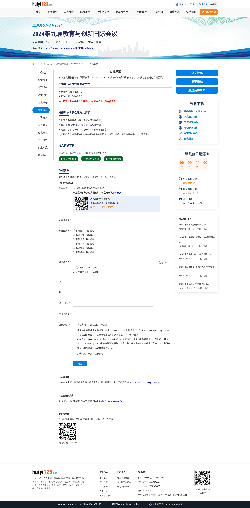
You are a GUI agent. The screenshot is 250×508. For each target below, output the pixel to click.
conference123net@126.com (146, 382)
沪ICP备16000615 (128, 504)
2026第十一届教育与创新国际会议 (193, 225)
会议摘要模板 (114, 159)
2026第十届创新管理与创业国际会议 (194, 284)
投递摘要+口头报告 (85, 244)
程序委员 (43, 125)
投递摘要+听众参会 (85, 252)
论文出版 (43, 95)
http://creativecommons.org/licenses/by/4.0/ (97, 339)
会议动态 (175, 11)
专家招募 (120, 11)
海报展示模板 (191, 133)
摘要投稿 (43, 87)
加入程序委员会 (124, 482)
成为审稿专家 (123, 487)
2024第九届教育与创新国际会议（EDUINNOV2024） (63, 64)
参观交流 (43, 147)
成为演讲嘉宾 (123, 478)
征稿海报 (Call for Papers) (197, 111)
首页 (38, 11)
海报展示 (85, 11)
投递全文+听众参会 (85, 239)
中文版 (205, 4)
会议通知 (188, 138)
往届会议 (158, 11)
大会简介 (43, 72)
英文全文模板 (92, 159)
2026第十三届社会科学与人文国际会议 (195, 254)
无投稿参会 (105, 496)
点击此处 (81, 353)
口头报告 (69, 11)
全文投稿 (43, 80)
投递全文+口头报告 (85, 230)
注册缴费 (139, 11)
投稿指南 (52, 11)
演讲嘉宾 (102, 11)
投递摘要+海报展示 (85, 248)
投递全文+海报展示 (85, 235)
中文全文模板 (69, 159)
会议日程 (43, 132)
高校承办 (211, 11)
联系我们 (191, 11)
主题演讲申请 (197, 90)
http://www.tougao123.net (112, 401)
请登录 (183, 4)
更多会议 (116, 192)
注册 (192, 4)
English (213, 4)
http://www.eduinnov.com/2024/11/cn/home (69, 48)
